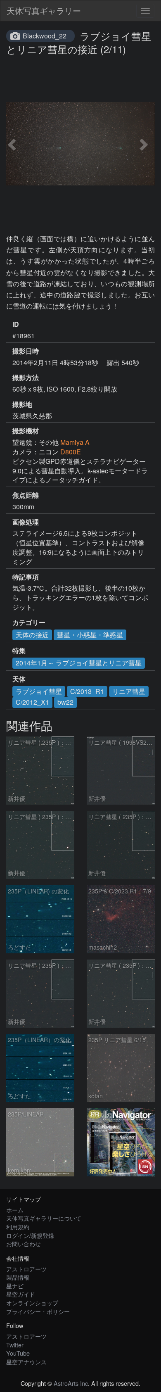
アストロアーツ (26, 1268)
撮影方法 (25, 377)
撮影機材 (25, 430)
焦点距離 (25, 495)
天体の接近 (32, 634)
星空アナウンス (26, 1361)
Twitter (15, 1344)
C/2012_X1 (32, 702)
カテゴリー (28, 622)
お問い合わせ (23, 1243)
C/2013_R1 (87, 691)
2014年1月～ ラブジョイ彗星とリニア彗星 (79, 662)
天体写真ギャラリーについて (43, 1218)
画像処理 (25, 522)
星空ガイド (20, 1294)
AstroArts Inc (71, 1383)
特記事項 (25, 577)
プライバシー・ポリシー (38, 1311)
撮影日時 (25, 351)
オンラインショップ (32, 1302)
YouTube (18, 1353)
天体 (19, 679)
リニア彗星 (128, 691)
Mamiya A (75, 442)
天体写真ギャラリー (44, 11)
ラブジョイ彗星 (39, 691)
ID (15, 324)
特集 (19, 650)
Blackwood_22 (44, 35)
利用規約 (17, 1226)
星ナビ (15, 1285)
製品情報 (17, 1277)
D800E (70, 451)
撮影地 (22, 404)
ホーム (15, 1209)
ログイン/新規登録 (30, 1235)
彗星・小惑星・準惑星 (90, 634)
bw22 (65, 702)
